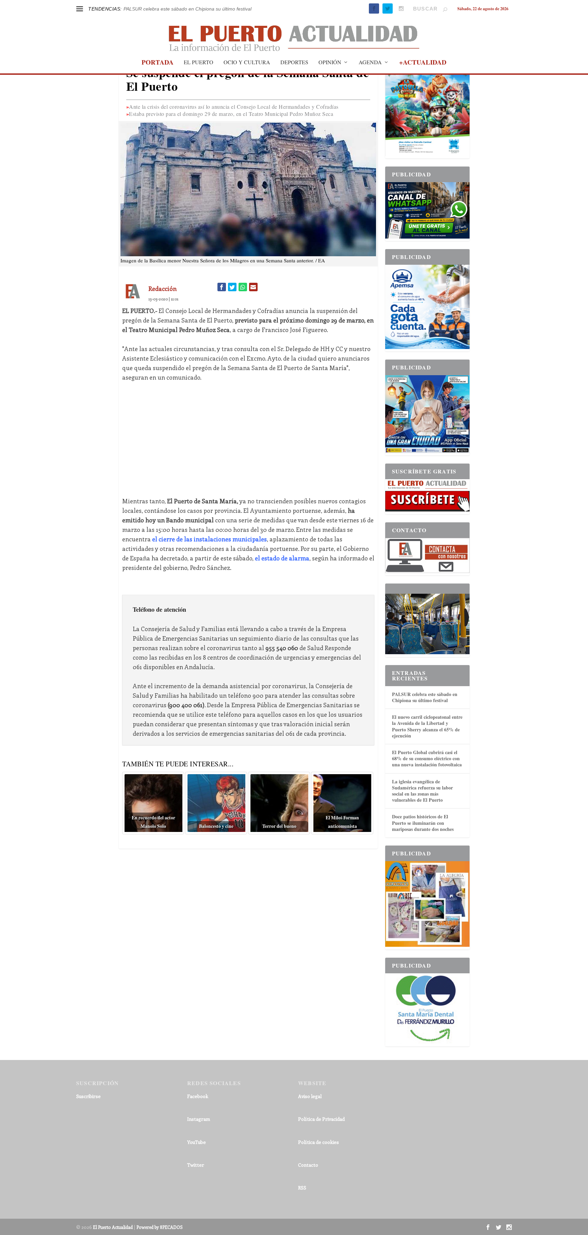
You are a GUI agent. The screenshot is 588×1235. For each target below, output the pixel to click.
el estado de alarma (282, 558)
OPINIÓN (329, 62)
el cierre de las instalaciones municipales (209, 539)
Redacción (162, 288)
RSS (302, 1187)
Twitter (195, 1165)
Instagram (198, 1119)
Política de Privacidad (321, 1119)
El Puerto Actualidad (113, 1227)
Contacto (308, 1165)
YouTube (196, 1142)
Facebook (197, 1096)
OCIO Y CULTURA (247, 62)
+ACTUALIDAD (422, 63)
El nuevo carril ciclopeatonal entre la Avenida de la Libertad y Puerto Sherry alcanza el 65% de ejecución (427, 726)
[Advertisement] (248, 439)
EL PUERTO (198, 62)
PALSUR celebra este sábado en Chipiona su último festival (187, 9)
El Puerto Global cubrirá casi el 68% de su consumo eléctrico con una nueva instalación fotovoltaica (427, 758)
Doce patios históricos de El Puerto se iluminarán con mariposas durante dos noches (423, 822)
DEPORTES (294, 62)
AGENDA (370, 62)
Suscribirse (88, 1096)
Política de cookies (318, 1142)
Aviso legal (310, 1096)
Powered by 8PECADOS (159, 1227)
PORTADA (158, 63)
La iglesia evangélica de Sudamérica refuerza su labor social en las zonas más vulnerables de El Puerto (422, 791)
